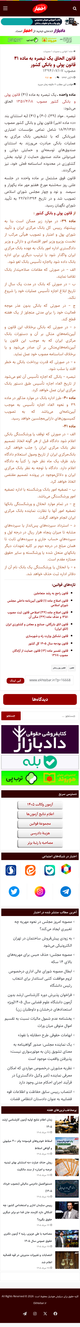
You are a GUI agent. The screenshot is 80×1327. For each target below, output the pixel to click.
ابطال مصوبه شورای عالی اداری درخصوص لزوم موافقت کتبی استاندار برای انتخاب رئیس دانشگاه (40, 978)
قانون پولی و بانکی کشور (53, 213)
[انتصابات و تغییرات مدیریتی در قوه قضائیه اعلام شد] (67, 1260)
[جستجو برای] (75, 10)
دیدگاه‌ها (40, 699)
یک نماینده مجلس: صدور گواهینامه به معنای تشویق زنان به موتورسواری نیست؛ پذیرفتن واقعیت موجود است (41, 1051)
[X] (45, 1313)
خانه (71, 51)
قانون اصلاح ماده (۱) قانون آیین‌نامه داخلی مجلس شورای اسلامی (37, 603)
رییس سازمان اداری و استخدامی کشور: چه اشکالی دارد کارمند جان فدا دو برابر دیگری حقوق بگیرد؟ (27, 1212)
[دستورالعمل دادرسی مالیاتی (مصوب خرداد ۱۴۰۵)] (67, 1189)
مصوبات (46, 51)
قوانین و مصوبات (59, 51)
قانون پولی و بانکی (58, 668)
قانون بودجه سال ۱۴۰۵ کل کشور (48, 643)
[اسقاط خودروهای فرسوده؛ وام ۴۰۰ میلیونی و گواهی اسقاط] (67, 1146)
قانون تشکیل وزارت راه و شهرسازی (47, 636)
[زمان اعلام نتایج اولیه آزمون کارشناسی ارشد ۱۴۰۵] (67, 1125)
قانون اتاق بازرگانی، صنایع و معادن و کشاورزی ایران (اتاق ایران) (37, 626)
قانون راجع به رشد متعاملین (51, 593)
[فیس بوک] (55, 1313)
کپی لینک (15, 680)
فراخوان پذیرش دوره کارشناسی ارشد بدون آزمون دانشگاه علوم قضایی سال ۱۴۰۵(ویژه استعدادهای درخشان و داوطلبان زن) (39, 1002)
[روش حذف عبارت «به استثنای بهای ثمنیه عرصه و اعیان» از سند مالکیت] (67, 1167)
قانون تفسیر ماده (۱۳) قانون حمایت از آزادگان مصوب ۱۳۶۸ (40, 653)
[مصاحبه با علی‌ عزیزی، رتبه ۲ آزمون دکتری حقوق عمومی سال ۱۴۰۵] (67, 1239)
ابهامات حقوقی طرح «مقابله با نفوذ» (45, 1035)
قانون (71, 668)
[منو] (5, 10)
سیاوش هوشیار (55, 1296)
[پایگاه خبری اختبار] (40, 8)
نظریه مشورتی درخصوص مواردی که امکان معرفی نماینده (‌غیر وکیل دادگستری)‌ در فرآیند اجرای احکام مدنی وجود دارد (39, 1075)
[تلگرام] (25, 1313)
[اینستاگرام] (35, 1313)
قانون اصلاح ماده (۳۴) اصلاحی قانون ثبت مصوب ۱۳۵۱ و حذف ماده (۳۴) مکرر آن (37, 614)
